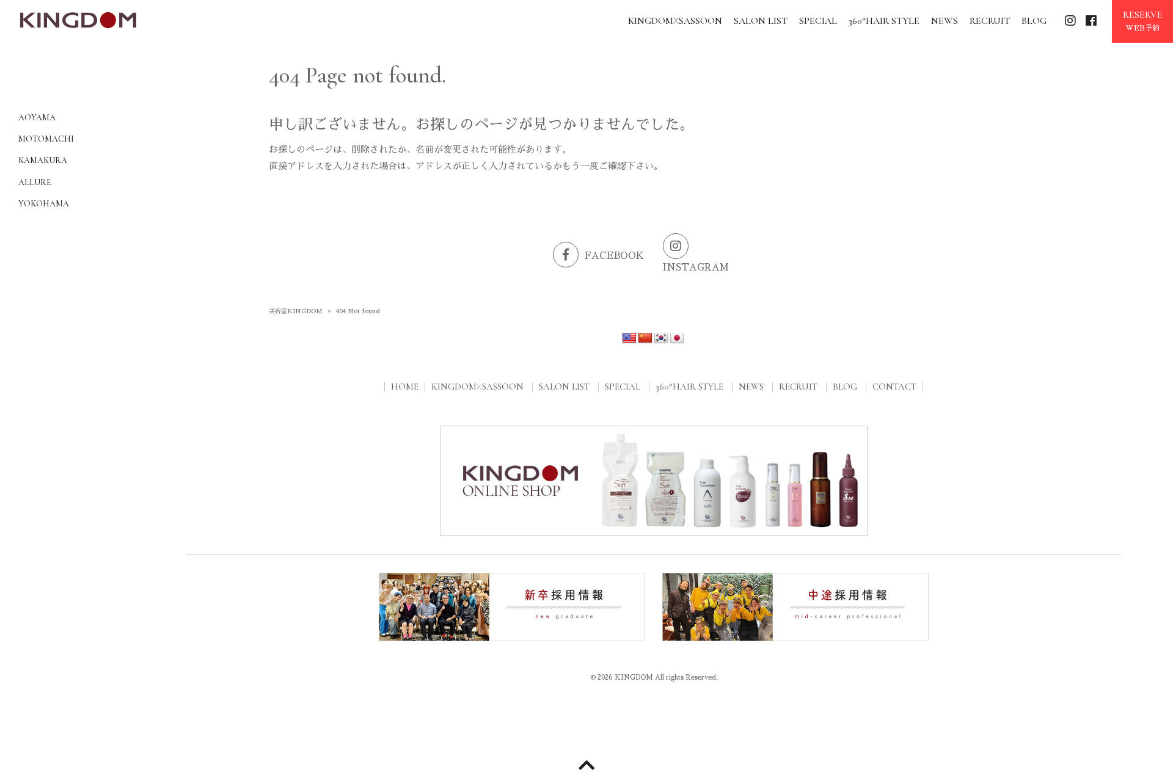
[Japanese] (677, 338)
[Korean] (661, 338)
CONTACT (894, 386)
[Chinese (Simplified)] (645, 338)
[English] (629, 338)
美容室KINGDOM (296, 311)
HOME (404, 386)
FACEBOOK (614, 255)
